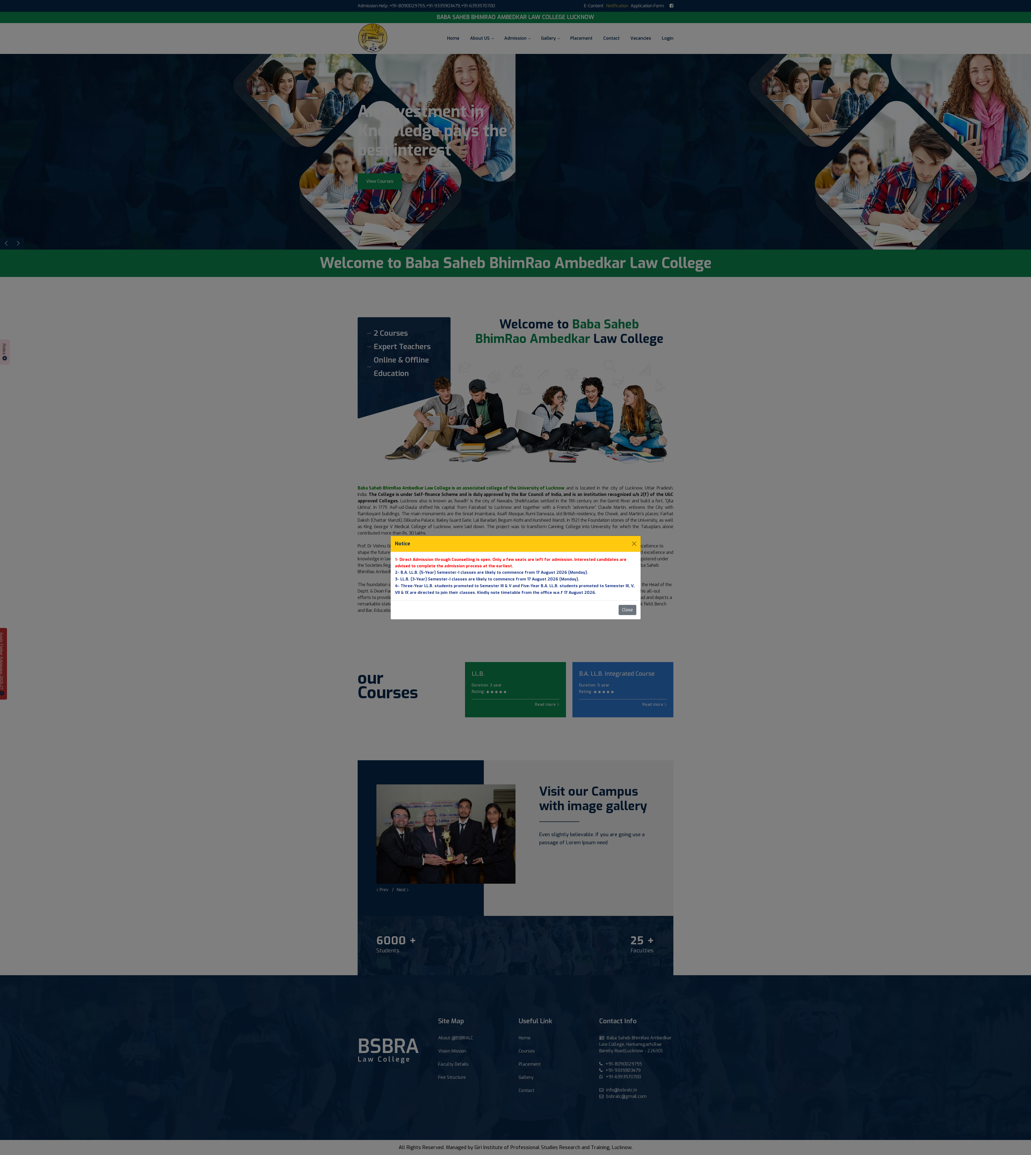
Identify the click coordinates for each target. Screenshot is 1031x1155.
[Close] (634, 543)
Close (627, 610)
